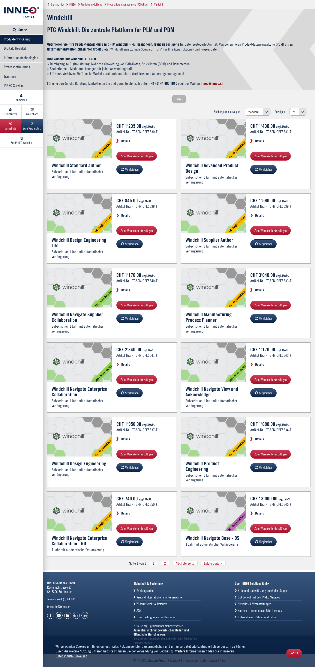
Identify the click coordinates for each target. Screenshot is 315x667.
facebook (50, 615)
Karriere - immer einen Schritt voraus (260, 610)
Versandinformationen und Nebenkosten (159, 597)
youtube (59, 615)
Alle (179, 99)
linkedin (85, 615)
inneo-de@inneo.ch (58, 606)
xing (75, 615)
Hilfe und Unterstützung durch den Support (263, 590)
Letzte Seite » (213, 563)
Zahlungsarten (145, 590)
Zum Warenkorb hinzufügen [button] (136, 156)
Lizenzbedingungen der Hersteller (156, 617)
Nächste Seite (185, 563)
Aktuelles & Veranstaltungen (254, 604)
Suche (22, 29)
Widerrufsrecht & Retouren (151, 604)
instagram (67, 615)
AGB (138, 610)
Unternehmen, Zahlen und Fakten (257, 617)
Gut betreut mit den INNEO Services (259, 597)
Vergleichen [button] (132, 169)
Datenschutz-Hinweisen (71, 656)
